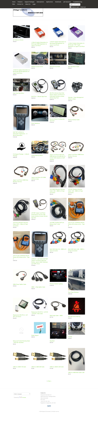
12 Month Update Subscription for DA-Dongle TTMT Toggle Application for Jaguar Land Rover (76, 44)
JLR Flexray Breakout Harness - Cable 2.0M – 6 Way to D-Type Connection (21, 224)
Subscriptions (40, 2)
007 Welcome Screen (18, 40)
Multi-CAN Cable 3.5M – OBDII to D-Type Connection (76, 249)
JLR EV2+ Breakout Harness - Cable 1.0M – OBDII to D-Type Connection (75, 191)
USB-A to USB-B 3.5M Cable (57, 367)
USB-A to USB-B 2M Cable (37, 367)
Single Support (35, 335)
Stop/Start (52, 341)
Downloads (58, 2)
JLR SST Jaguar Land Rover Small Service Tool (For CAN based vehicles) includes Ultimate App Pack (39, 215)
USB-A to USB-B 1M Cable (19, 367)
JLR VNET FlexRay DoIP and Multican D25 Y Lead (57, 223)
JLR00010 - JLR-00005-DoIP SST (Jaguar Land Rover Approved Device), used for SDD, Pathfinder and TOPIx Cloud (39, 261)
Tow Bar (70, 336)
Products (20, 2)
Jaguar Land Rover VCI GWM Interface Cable (38, 178)
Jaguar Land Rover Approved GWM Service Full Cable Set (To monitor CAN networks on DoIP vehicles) (57, 157)
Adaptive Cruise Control (37, 66)
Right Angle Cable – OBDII (56, 315)
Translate (24, 397)
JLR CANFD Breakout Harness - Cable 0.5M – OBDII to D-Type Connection (57, 191)
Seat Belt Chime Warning (74, 316)
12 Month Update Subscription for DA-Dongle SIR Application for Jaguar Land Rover (58, 43)
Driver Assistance (35, 123)
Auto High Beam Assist (73, 66)
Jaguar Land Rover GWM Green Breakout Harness (76, 155)
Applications (49, 2)
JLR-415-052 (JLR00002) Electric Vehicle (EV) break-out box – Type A (21, 257)
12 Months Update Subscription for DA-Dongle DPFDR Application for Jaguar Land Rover (21, 71)
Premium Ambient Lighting (56, 284)
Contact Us (20, 4)
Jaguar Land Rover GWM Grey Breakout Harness (20, 180)
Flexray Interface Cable (73, 119)
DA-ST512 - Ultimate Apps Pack (39, 96)
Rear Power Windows (73, 292)
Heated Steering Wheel (37, 155)
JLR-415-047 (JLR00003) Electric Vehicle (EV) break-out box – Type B (76, 224)
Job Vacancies (67, 2)
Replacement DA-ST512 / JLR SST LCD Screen (20, 315)
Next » (50, 381)
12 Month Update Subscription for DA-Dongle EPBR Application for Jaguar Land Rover (39, 44)
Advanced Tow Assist (55, 66)
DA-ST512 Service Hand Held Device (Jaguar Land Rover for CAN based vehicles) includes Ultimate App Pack (57, 95)
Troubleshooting (77, 2)
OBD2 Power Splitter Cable (19, 284)
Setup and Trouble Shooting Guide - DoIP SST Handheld (21, 341)
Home (13, 2)
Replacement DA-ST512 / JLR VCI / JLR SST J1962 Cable (39, 312)
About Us (27, 4)
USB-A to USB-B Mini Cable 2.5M (76, 372)
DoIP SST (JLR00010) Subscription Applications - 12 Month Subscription (20, 133)
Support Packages (29, 2)
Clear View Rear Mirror (18, 93)
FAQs (13, 4)
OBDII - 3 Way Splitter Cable (38, 287)
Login (34, 4)
